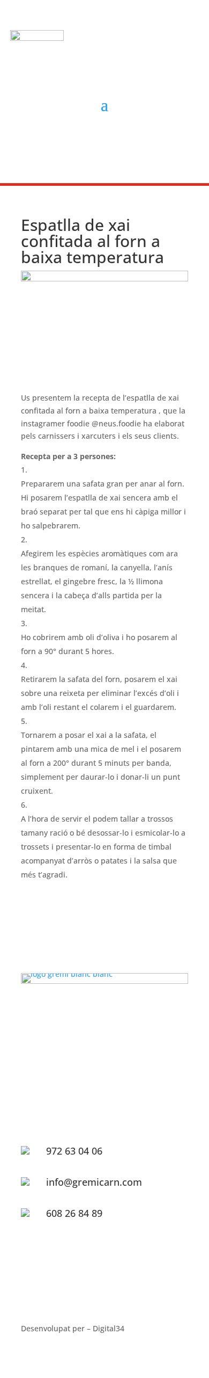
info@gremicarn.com (94, 1182)
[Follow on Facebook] (77, 143)
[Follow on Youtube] (126, 143)
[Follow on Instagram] (101, 143)
